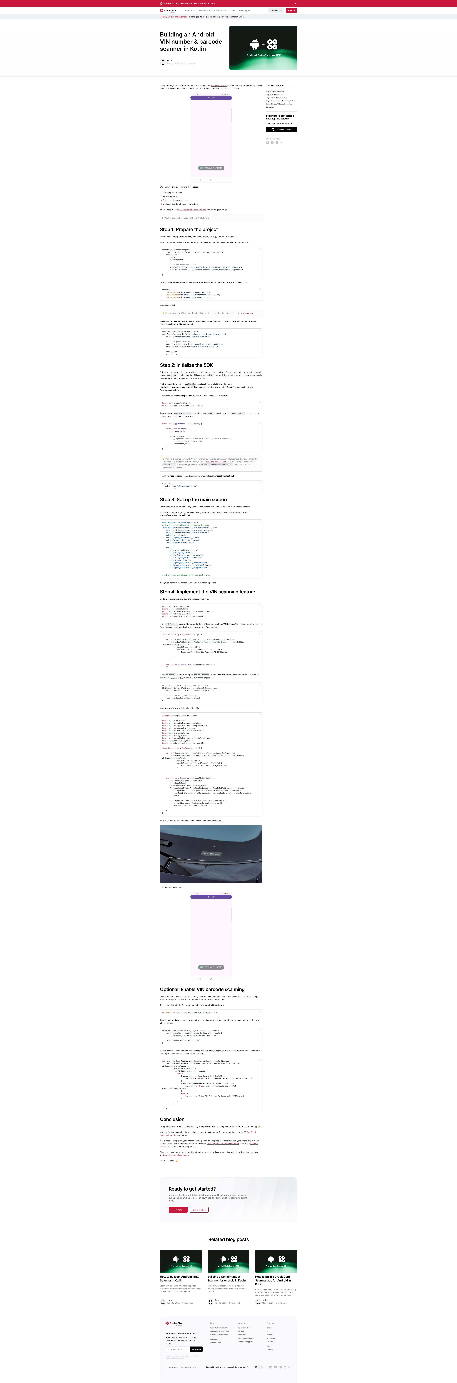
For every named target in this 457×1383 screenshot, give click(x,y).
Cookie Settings (172, 1367)
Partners (270, 1335)
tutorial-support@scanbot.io (176, 1155)
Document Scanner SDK (219, 1331)
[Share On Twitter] (277, 142)
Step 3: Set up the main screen (276, 98)
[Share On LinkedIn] (267, 142)
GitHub (241, 1331)
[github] (289, 1367)
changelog (248, 313)
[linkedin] (270, 1367)
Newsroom (271, 1338)
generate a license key (216, 462)
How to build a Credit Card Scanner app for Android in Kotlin (273, 1280)
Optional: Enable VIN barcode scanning (279, 104)
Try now (178, 1210)
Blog (268, 1331)
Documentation (244, 1328)
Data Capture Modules (219, 1335)
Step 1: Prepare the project (275, 91)
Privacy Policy (185, 1367)
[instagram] (280, 1367)
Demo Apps (214, 1339)
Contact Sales (215, 1343)
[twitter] (275, 1367)
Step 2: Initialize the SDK (274, 95)
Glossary (270, 1346)
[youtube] (285, 1367)
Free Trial (242, 1335)
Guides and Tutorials (177, 17)
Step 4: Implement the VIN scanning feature (280, 101)
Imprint (195, 1367)
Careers (270, 1342)
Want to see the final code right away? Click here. (186, 218)
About (269, 1328)
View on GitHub (284, 129)
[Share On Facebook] (272, 142)
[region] (280, 114)
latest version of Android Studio (191, 210)
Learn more (209, 3)
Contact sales (199, 1210)
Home (162, 17)
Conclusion (270, 107)
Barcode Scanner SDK (218, 1328)
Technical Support (245, 1342)
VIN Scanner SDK (219, 85)
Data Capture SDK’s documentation (223, 1143)
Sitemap (270, 1350)
